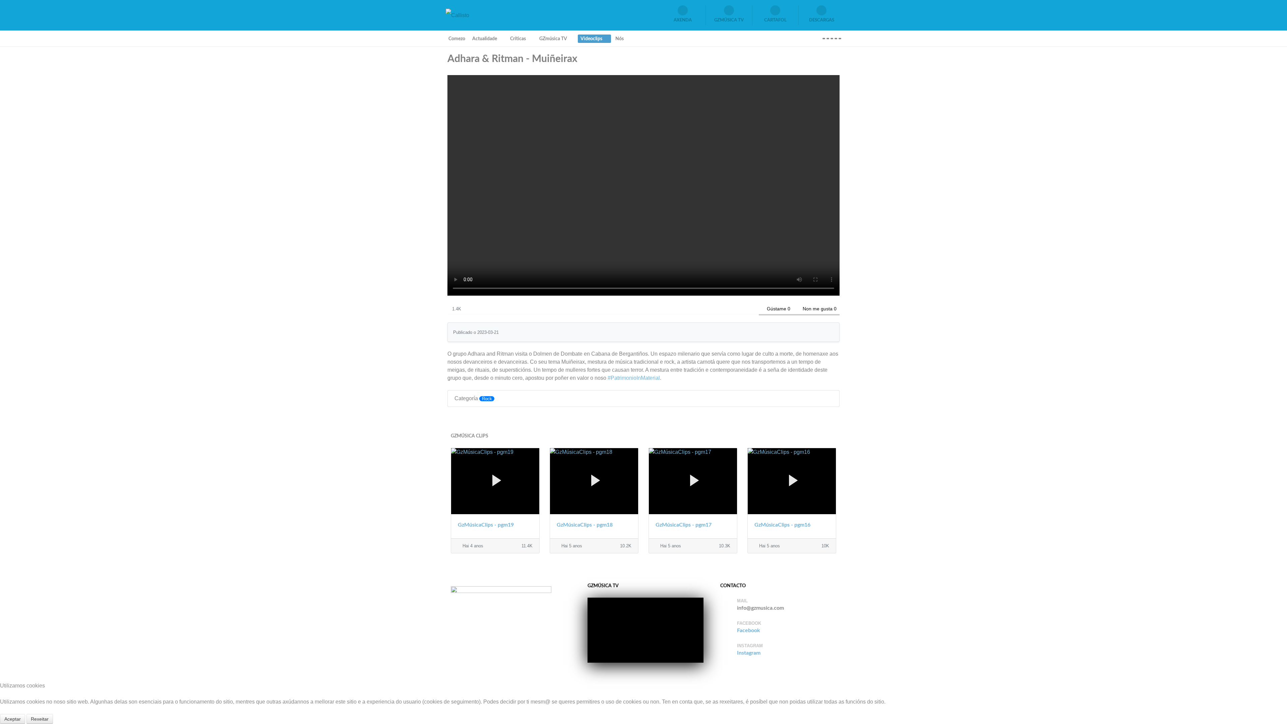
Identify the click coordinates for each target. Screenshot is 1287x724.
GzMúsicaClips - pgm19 (486, 525)
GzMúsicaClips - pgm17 (684, 525)
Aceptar (12, 719)
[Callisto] (457, 15)
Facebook (748, 630)
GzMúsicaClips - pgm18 (585, 525)
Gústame (776, 308)
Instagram (748, 653)
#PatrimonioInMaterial (634, 378)
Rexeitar (40, 719)
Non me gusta (818, 308)
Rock (487, 398)
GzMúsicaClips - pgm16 (782, 525)
